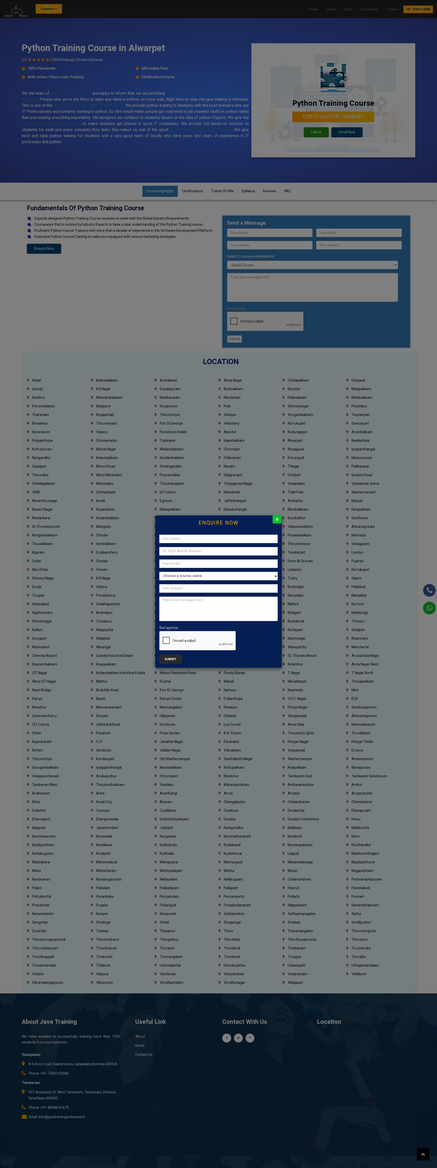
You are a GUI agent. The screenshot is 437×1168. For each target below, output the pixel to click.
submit (171, 659)
